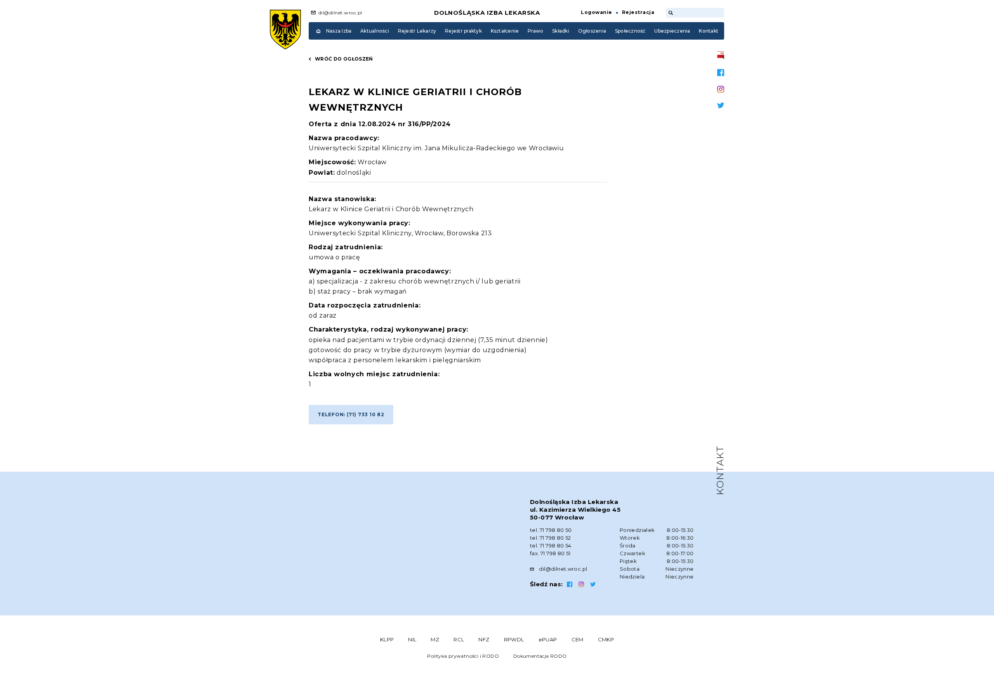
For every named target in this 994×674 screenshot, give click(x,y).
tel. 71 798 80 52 (550, 538)
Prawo (535, 31)
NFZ (483, 639)
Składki (560, 31)
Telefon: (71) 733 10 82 (351, 414)
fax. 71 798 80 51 (550, 553)
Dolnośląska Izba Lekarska (487, 12)
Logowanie (596, 12)
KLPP (387, 639)
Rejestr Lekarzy (417, 31)
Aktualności (374, 31)
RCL (459, 639)
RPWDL (514, 639)
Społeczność (630, 31)
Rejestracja (638, 12)
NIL (412, 639)
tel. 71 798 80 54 (551, 545)
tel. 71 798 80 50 (551, 530)
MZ (435, 639)
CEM (578, 639)
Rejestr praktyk (463, 31)
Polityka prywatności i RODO (463, 656)
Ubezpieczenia (672, 31)
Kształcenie (505, 31)
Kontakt (708, 31)
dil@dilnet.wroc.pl (340, 13)
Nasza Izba (338, 31)
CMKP (606, 639)
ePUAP (548, 639)
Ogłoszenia (592, 31)
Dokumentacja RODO (540, 656)
